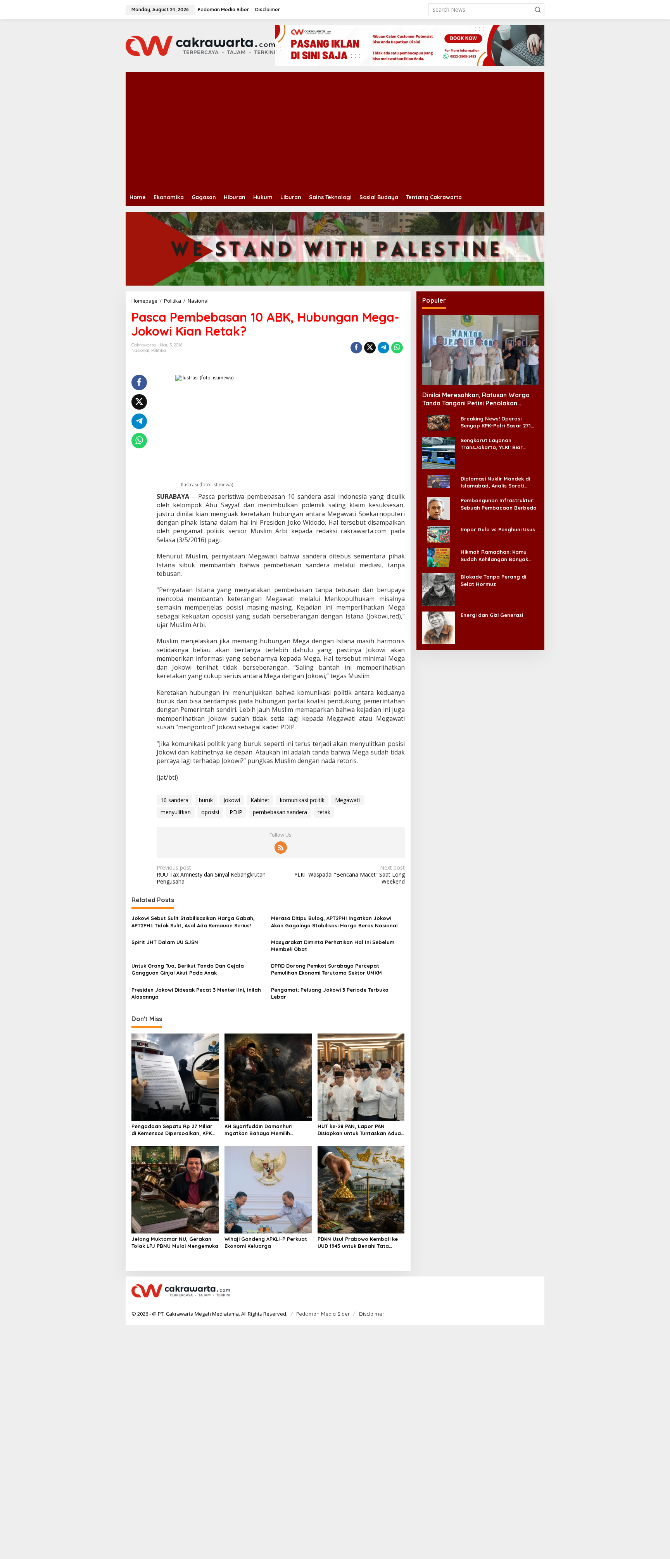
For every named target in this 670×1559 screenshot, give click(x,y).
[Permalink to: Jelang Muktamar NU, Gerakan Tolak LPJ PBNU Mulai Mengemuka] (175, 1189)
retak (324, 812)
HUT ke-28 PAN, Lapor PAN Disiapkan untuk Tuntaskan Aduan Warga (361, 1130)
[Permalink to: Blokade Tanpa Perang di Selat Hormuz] (438, 589)
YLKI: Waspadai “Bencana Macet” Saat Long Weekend (349, 874)
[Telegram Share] (383, 347)
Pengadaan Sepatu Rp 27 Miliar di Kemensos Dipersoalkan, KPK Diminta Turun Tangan (171, 1130)
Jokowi (231, 800)
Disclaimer (371, 1314)
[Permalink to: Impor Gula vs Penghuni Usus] (438, 533)
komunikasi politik (302, 800)
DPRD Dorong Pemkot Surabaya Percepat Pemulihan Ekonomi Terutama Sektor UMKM (326, 969)
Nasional (140, 350)
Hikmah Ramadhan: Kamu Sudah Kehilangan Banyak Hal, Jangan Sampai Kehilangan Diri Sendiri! (494, 555)
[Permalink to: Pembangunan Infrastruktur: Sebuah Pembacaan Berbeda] (438, 508)
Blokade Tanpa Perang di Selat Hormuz (493, 580)
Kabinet (259, 800)
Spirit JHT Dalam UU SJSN (164, 942)
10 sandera (174, 800)
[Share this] (356, 347)
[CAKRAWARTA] (200, 45)
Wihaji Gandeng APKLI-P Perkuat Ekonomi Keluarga (265, 1242)
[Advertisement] (358, 130)
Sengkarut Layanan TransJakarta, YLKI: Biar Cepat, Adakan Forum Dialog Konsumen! (498, 444)
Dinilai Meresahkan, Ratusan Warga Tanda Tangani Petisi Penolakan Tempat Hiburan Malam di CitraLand (476, 399)
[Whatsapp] (397, 347)
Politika (158, 350)
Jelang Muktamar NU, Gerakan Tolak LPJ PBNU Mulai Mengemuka (174, 1242)
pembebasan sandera (280, 812)
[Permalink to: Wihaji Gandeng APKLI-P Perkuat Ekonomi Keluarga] (268, 1189)
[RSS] (281, 847)
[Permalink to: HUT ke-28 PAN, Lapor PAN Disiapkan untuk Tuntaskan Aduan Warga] (361, 1076)
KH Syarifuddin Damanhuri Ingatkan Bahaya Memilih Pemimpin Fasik (258, 1130)
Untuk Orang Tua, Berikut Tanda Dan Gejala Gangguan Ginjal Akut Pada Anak (187, 969)
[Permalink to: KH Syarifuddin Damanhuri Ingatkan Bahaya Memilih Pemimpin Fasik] (268, 1076)
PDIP (236, 812)
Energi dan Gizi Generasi (492, 615)
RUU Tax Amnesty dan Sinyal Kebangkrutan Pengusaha (211, 874)
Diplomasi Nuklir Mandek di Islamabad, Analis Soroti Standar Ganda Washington (497, 482)
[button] (537, 9)
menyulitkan (176, 812)
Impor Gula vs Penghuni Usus (498, 529)
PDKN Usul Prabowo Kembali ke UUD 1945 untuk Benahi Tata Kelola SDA (358, 1242)
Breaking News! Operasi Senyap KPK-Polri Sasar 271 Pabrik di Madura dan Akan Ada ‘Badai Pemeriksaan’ (496, 422)
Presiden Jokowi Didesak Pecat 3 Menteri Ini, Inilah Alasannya (196, 993)
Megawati (347, 800)
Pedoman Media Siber (323, 1314)
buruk (206, 800)
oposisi (210, 812)
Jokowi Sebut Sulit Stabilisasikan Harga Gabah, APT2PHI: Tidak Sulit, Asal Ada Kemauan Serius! (193, 921)
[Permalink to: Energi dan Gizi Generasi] (438, 627)
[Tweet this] (370, 347)
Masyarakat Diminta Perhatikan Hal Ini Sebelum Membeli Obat (332, 945)
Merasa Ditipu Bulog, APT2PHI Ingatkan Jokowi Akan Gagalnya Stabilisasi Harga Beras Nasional (334, 921)
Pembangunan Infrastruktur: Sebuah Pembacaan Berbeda (499, 503)
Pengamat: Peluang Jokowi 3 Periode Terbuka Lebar (330, 993)
